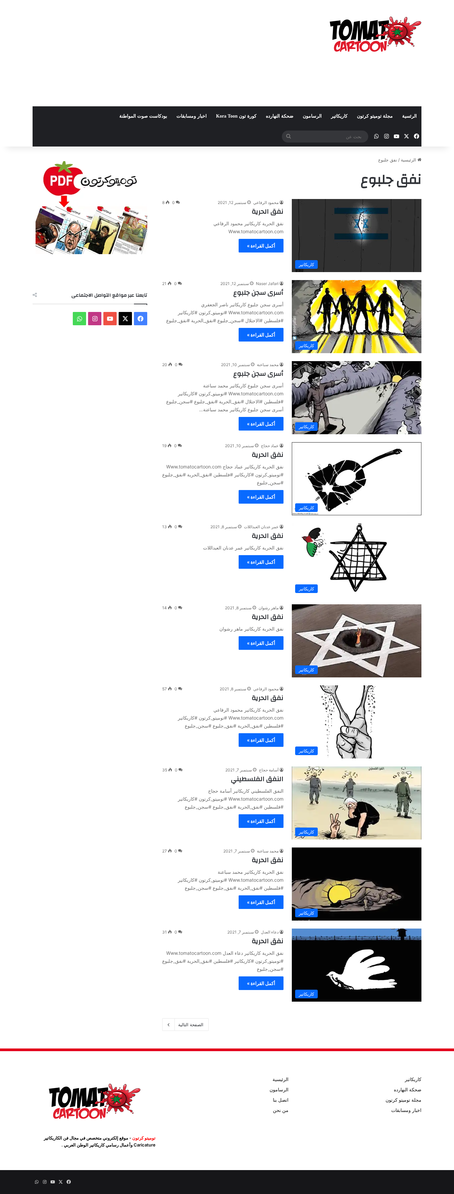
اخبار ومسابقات (191, 116)
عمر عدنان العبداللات (261, 526)
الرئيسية (409, 159)
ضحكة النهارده (279, 116)
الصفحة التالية (190, 1024)
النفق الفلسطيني (257, 779)
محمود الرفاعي (266, 202)
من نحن (280, 1110)
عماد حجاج (270, 445)
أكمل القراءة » (261, 246)
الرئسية (409, 116)
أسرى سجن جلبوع (258, 292)
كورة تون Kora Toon (236, 116)
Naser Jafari (267, 283)
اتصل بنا (280, 1100)
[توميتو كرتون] (374, 33)
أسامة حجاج (269, 769)
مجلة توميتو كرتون (375, 116)
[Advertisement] (160, 53)
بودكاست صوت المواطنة (143, 116)
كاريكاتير (339, 116)
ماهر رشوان (269, 607)
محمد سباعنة (268, 364)
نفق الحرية (268, 211)
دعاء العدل (270, 932)
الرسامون (312, 116)
